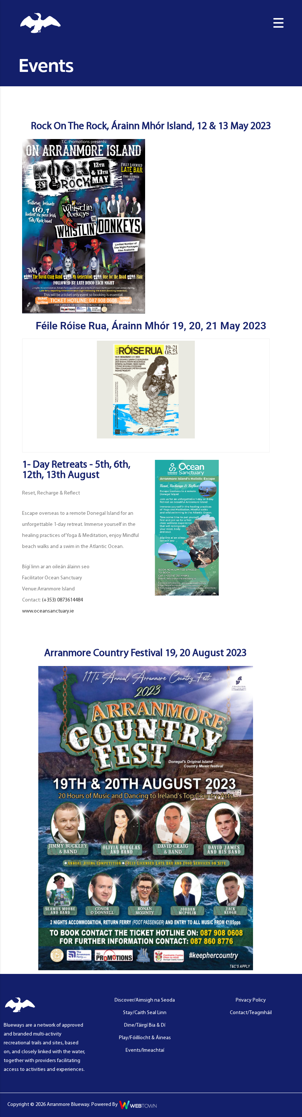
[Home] (40, 23)
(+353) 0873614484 (62, 600)
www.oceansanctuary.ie (48, 611)
